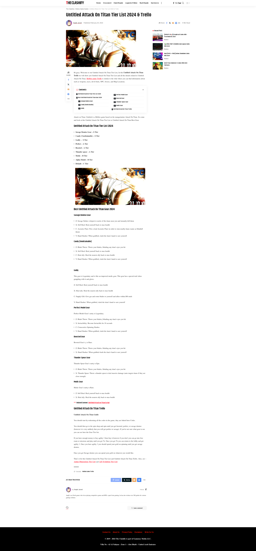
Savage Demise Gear (87, 101)
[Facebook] (174, 3)
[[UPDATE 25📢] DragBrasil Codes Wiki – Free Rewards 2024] (158, 37)
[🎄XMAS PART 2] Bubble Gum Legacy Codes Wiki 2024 (177, 45)
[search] (183, 3)
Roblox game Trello (94, 78)
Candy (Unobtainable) (87, 105)
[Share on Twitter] (169, 23)
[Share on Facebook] (166, 23)
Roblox (166, 39)
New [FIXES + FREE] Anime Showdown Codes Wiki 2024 (177, 54)
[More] (179, 23)
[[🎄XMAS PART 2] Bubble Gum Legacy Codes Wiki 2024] (158, 47)
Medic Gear (119, 105)
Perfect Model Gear (122, 95)
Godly (82, 108)
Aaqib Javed (77, 23)
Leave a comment (138, 508)
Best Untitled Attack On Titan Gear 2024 (90, 97)
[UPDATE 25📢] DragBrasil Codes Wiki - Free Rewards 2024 (175, 35)
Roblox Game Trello (88, 471)
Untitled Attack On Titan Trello (123, 109)
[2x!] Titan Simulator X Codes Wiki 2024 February (175, 64)
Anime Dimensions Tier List (85, 461)
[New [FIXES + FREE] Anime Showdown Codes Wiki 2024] (158, 56)
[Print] (176, 23)
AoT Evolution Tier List (108, 461)
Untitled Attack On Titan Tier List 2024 (89, 94)
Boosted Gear (120, 98)
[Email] (173, 23)
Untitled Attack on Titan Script (99, 402)
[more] (161, 3)
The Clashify (75, 3)
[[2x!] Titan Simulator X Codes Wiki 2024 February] (158, 66)
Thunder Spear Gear (122, 102)
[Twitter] (176, 3)
